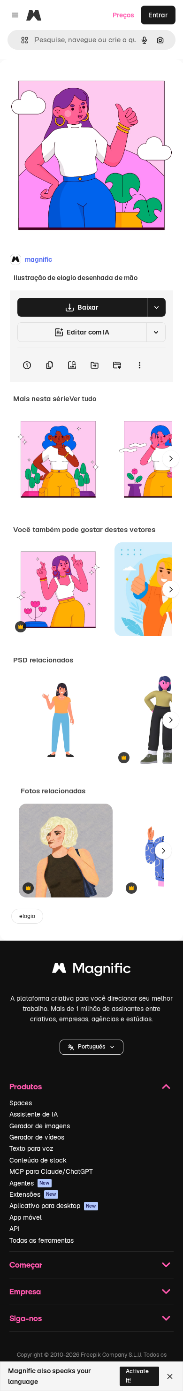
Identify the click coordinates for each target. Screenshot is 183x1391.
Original (60, 80)
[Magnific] (91, 970)
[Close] (170, 1376)
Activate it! (137, 1376)
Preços (123, 15)
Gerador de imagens (39, 1126)
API (14, 1228)
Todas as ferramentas (41, 1240)
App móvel (25, 1217)
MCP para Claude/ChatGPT (51, 1171)
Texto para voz (31, 1148)
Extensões (32, 1194)
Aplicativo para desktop (52, 1205)
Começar (25, 1264)
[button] (91, 1047)
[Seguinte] (170, 459)
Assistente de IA (33, 1114)
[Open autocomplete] (21, 40)
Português (91, 1046)
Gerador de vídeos (36, 1137)
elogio (27, 916)
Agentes (29, 1183)
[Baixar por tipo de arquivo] (156, 307)
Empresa (25, 1291)
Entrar (158, 15)
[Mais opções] (139, 365)
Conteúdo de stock (38, 1160)
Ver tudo (82, 399)
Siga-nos (25, 1318)
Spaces (20, 1103)
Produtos (25, 1086)
